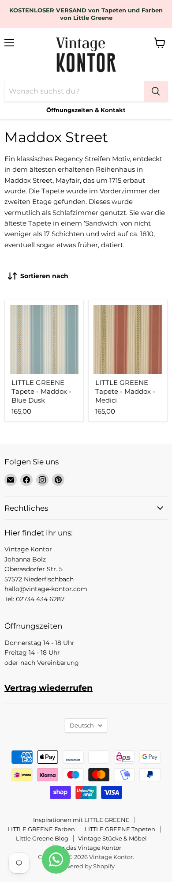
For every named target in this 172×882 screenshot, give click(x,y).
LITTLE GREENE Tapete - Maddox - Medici (125, 391)
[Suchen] (156, 91)
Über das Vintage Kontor (86, 847)
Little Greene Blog (42, 838)
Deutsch (82, 725)
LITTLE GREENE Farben (41, 829)
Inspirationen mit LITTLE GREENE (81, 819)
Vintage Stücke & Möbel (112, 838)
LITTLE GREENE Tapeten (120, 829)
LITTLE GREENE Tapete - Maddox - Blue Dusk (41, 391)
